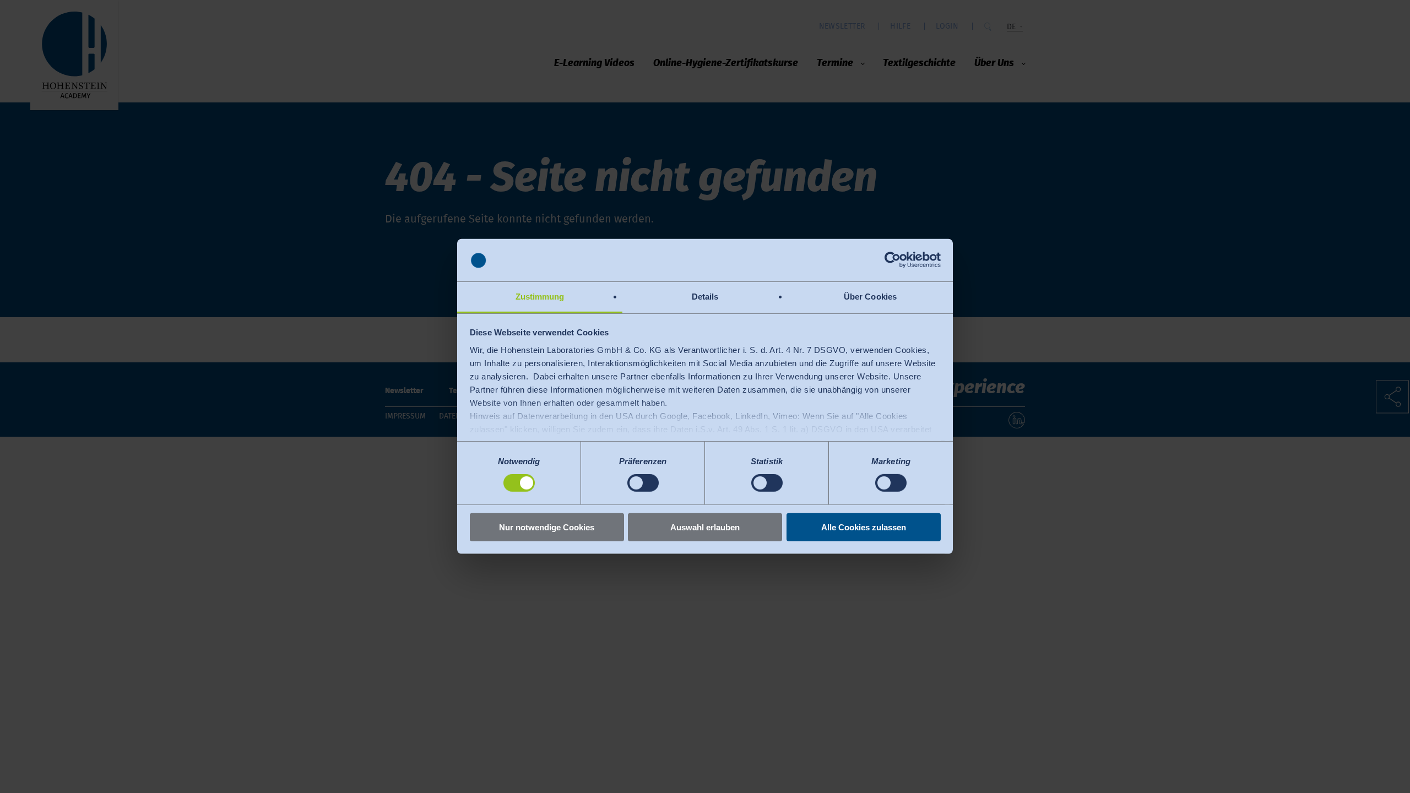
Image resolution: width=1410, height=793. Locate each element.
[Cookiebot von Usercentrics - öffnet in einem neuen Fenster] (892, 260)
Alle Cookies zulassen (863, 526)
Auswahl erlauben (705, 526)
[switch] (643, 483)
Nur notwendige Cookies (546, 526)
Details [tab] (705, 296)
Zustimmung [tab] (540, 296)
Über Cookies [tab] (870, 296)
